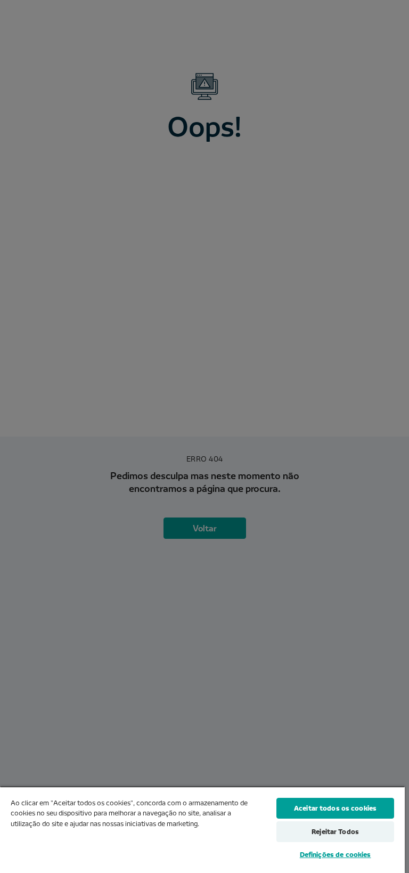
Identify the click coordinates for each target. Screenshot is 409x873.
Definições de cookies (335, 854)
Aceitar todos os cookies (335, 808)
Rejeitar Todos (335, 831)
